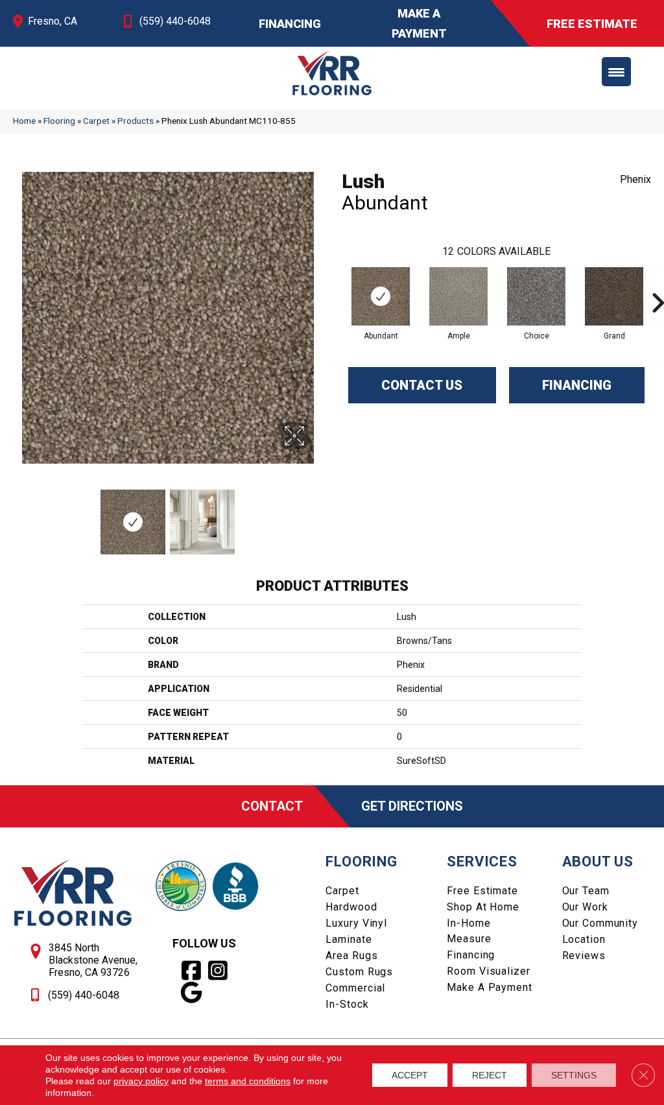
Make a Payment (489, 987)
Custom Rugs (359, 972)
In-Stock (347, 1004)
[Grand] (614, 296)
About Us (598, 861)
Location (584, 939)
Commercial (355, 988)
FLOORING (361, 861)
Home (24, 120)
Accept (410, 1075)
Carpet (96, 120)
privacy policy (141, 1081)
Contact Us (421, 385)
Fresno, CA (52, 21)
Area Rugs (351, 955)
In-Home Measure (469, 931)
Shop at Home (483, 907)
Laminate (349, 939)
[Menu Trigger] (616, 71)
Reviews (584, 955)
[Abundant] (380, 296)
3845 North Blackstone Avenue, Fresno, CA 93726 (93, 960)
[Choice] (536, 296)
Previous (19, 515)
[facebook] (192, 971)
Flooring (59, 120)
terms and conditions (247, 1081)
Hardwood (351, 907)
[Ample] (458, 296)
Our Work (585, 907)
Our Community (600, 923)
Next (315, 515)
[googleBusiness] (192, 993)
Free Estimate (482, 891)
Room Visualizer (488, 971)
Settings (574, 1075)
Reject (489, 1075)
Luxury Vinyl (356, 923)
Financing (576, 385)
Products (135, 120)
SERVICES (482, 861)
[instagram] (218, 971)
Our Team (586, 891)
